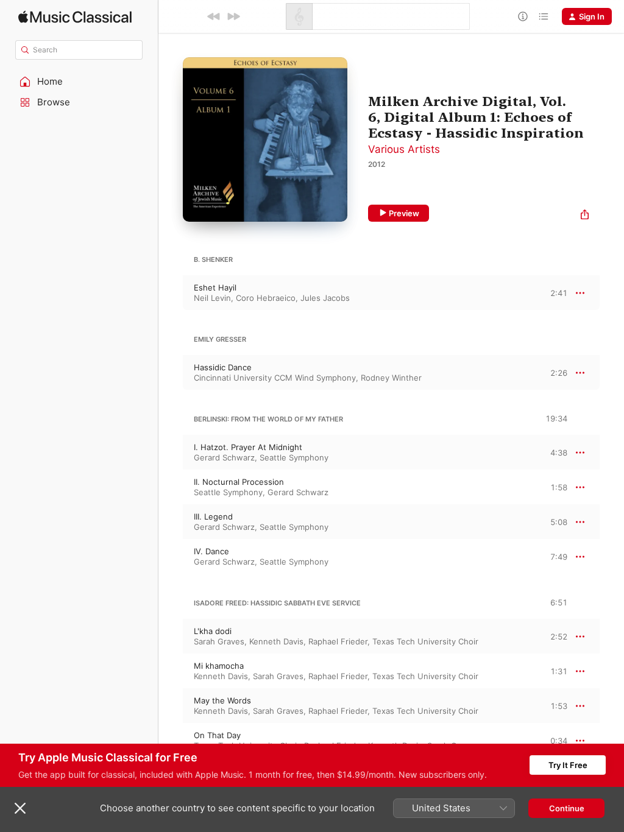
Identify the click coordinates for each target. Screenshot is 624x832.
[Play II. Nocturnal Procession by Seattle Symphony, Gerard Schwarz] (171, 487)
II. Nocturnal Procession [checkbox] (239, 482)
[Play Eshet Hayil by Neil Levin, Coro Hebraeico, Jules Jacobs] (171, 293)
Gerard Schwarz (224, 457)
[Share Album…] (585, 216)
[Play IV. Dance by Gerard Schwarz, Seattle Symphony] (171, 557)
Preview (404, 213)
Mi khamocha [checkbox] (219, 666)
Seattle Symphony (294, 457)
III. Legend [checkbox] (213, 516)
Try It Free (567, 765)
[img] (75, 16)
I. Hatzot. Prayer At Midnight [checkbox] (248, 447)
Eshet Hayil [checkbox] (215, 287)
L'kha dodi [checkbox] (213, 631)
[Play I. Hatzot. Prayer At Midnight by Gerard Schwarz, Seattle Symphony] (171, 452)
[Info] (523, 16)
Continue (566, 808)
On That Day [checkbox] (217, 735)
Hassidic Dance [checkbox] (223, 367)
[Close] (20, 808)
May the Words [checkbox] (222, 700)
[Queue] (543, 16)
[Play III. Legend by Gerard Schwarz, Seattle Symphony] (171, 522)
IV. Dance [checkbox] (211, 551)
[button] (79, 81)
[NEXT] (233, 16)
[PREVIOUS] (214, 16)
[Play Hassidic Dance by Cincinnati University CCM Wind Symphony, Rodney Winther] (171, 373)
